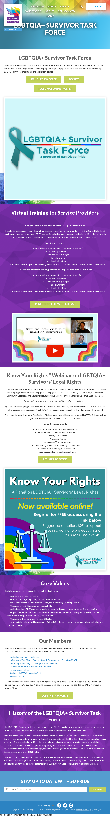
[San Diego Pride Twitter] (65, 805)
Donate (74, 79)
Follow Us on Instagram (55, 88)
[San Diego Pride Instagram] (71, 805)
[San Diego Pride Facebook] (59, 805)
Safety (51, 6)
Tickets (96, 6)
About (49, 11)
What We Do (33, 11)
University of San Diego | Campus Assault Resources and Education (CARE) (44, 660)
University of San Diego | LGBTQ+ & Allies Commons (34, 663)
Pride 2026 (37, 6)
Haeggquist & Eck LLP (20, 669)
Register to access (55, 459)
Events (64, 6)
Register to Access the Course (55, 304)
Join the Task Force (44, 79)
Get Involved (66, 11)
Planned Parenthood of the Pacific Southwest (30, 666)
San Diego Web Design (83, 810)
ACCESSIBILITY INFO (14, 29)
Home (50, 16)
